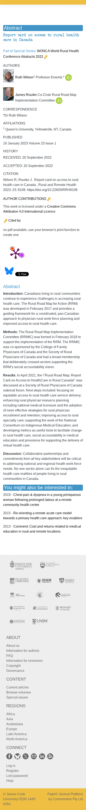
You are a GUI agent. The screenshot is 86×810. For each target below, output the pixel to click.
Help (9, 780)
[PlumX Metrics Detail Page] (15, 253)
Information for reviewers (24, 660)
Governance (15, 670)
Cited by (14, 220)
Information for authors (22, 650)
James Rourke (26, 95)
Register (12, 770)
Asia (9, 719)
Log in (10, 765)
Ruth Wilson (24, 77)
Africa (10, 714)
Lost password (17, 775)
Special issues (17, 697)
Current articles (17, 687)
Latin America (16, 734)
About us (12, 645)
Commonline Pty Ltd (68, 799)
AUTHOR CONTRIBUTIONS (24, 199)
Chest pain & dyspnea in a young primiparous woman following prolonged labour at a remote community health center (42, 500)
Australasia (14, 724)
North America (16, 739)
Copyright (13, 665)
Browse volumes (18, 692)
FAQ (9, 655)
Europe (11, 729)
